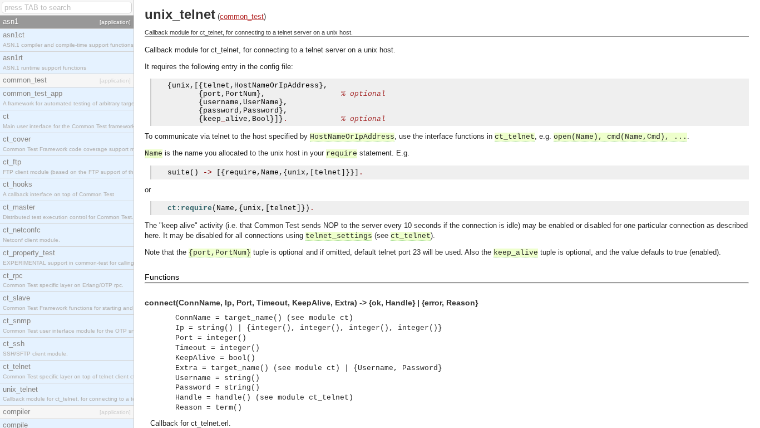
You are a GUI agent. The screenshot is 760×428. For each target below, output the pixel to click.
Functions (162, 277)
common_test (242, 16)
